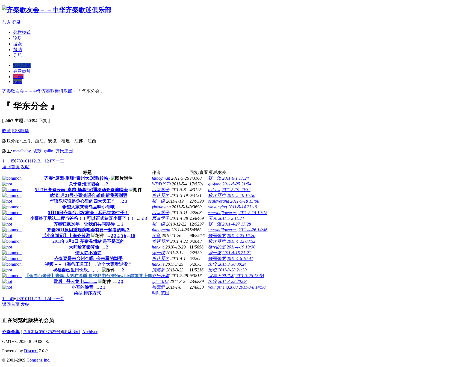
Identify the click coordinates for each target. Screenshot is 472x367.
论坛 (17, 38)
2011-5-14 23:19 (242, 207)
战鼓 (37, 151)
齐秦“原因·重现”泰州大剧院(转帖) (77, 178)
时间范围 (160, 293)
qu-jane (214, 184)
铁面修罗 (217, 235)
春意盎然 (22, 71)
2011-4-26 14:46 (252, 229)
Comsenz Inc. (38, 360)
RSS (16, 130)
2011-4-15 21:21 (236, 252)
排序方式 (92, 293)
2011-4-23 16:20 (241, 235)
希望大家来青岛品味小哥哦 (88, 207)
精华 (24, 130)
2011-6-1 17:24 (235, 178)
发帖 (25, 166)
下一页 (57, 161)
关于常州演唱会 (84, 184)
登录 (16, 22)
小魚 (156, 235)
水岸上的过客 (221, 275)
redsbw (214, 189)
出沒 (212, 264)
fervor (18, 76)
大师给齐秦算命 (84, 247)
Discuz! (31, 350)
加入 (6, 22)
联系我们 (71, 331)
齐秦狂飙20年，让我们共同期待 (84, 224)
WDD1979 (161, 184)
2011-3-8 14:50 (252, 287)
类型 (78, 293)
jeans (17, 81)
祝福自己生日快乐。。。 (77, 270)
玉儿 (212, 218)
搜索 (17, 44)
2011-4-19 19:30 (241, 247)
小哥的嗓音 (82, 287)
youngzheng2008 (223, 287)
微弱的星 (217, 247)
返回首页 (11, 166)
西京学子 (160, 189)
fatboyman (161, 178)
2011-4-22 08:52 (241, 241)
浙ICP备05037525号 (42, 331)
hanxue (158, 247)
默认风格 (22, 65)
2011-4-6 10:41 (240, 258)
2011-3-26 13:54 (249, 275)
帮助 (17, 49)
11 (29, 161)
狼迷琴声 (160, 195)
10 (25, 161)
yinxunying (161, 207)
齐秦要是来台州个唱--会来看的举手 (88, 258)
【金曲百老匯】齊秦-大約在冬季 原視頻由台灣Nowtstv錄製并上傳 (88, 275)
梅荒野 (158, 287)
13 (38, 161)
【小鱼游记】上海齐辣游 (66, 235)
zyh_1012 (160, 281)
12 (33, 161)
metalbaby (22, 151)
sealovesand (218, 201)
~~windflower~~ (222, 212)
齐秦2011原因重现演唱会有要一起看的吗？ (88, 229)
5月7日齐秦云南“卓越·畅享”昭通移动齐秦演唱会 (81, 189)
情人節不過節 (88, 252)
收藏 (6, 130)
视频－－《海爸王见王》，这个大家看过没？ (88, 264)
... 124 (45, 161)
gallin (48, 151)
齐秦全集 (11, 331)
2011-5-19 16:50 (241, 195)
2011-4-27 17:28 (236, 224)
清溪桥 (158, 270)
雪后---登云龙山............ (75, 281)
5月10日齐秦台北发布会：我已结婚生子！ (88, 212)
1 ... (5, 161)
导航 (17, 55)
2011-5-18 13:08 (244, 201)
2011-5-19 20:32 (236, 189)
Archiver (90, 331)
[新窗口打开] (12, 178)
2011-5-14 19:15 (252, 212)
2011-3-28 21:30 (232, 270)
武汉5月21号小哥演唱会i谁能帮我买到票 (88, 195)
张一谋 (214, 178)
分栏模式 (22, 32)
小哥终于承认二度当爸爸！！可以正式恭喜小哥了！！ (82, 218)
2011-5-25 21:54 (236, 184)
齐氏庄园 (64, 151)
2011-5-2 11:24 (231, 218)
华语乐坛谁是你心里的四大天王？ (82, 201)
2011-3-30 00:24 (232, 264)
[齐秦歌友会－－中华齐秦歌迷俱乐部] (56, 9)
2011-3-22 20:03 (232, 281)
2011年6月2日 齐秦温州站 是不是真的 (88, 241)
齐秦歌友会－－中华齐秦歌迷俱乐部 (37, 91)
